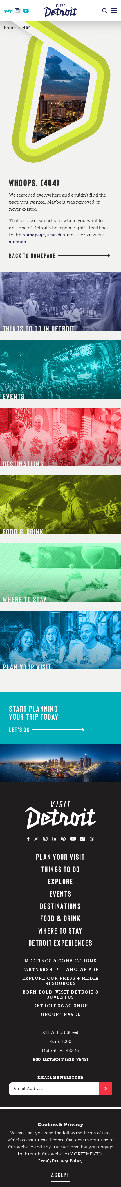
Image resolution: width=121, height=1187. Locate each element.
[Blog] (18, 10)
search (54, 234)
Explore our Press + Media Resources (60, 981)
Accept (60, 1174)
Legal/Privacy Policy (60, 1161)
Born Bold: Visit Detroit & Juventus (61, 995)
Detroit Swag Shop (60, 1005)
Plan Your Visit (60, 856)
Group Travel (60, 1014)
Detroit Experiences (60, 942)
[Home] (60, 10)
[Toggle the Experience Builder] (8, 10)
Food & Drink (60, 918)
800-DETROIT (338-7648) (60, 1059)
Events (60, 893)
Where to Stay (60, 930)
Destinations (60, 906)
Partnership (40, 969)
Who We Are (82, 969)
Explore (60, 881)
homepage (33, 234)
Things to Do (60, 869)
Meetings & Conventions (60, 960)
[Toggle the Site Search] (104, 10)
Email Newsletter (60, 1078)
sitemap (17, 241)
